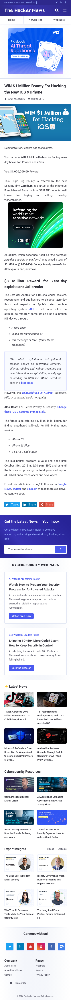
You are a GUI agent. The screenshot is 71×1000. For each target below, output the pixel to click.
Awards (39, 970)
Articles (62, 849)
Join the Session (21, 667)
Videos (50, 849)
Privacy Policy (43, 974)
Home (11, 19)
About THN (10, 965)
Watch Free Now (21, 616)
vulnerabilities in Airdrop (37, 392)
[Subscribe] (60, 549)
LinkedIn (32, 489)
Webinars (59, 19)
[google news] (61, 946)
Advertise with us (13, 970)
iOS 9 (33, 309)
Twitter (17, 489)
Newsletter (35, 19)
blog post (27, 382)
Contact (8, 974)
